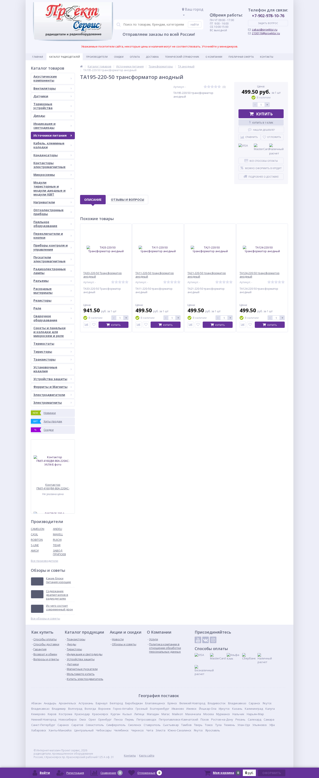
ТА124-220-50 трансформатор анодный (260, 275)
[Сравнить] (86, 325)
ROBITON (37, 540)
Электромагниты (47, 402)
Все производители (44, 561)
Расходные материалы (43, 291)
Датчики (40, 96)
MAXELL (58, 534)
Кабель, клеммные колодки (48, 145)
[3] (212, 87)
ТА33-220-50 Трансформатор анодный (102, 275)
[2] (208, 87)
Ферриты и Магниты (50, 387)
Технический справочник (182, 56)
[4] (215, 87)
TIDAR (57, 545)
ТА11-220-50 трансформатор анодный (154, 275)
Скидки (118, 56)
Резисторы (42, 300)
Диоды (39, 116)
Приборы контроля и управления (50, 247)
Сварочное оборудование (45, 318)
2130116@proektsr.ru (266, 33)
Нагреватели (44, 202)
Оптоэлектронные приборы (48, 212)
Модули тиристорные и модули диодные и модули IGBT (49, 188)
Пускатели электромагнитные (49, 259)
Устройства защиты (50, 379)
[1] (205, 87)
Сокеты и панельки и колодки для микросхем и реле (49, 332)
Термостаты (43, 344)
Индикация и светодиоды (44, 126)
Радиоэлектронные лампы (49, 271)
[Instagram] (213, 640)
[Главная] (81, 66)
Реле (37, 308)
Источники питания (50, 135)
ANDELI (57, 529)
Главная (37, 56)
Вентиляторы (44, 88)
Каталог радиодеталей (64, 56)
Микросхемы (44, 175)
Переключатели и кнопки (48, 236)
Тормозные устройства (43, 106)
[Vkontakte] (205, 640)
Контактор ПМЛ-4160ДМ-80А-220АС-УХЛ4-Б (52, 486)
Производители (97, 56)
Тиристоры (42, 352)
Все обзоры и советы (45, 618)
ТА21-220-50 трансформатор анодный (206, 275)
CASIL (34, 534)
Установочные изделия (45, 369)
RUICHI (57, 540)
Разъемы (41, 281)
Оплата (135, 56)
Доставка (152, 56)
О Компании (214, 56)
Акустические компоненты (45, 78)
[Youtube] (198, 640)
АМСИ (35, 550)
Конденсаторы (45, 155)
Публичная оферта (241, 56)
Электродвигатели (49, 395)
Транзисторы (44, 359)
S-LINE (35, 545)
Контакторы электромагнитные (49, 165)
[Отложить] (94, 325)
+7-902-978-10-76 (268, 15)
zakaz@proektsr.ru (264, 29)
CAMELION (37, 529)
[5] (219, 87)
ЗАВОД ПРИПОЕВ (59, 552)
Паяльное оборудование (45, 224)
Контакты (266, 56)
